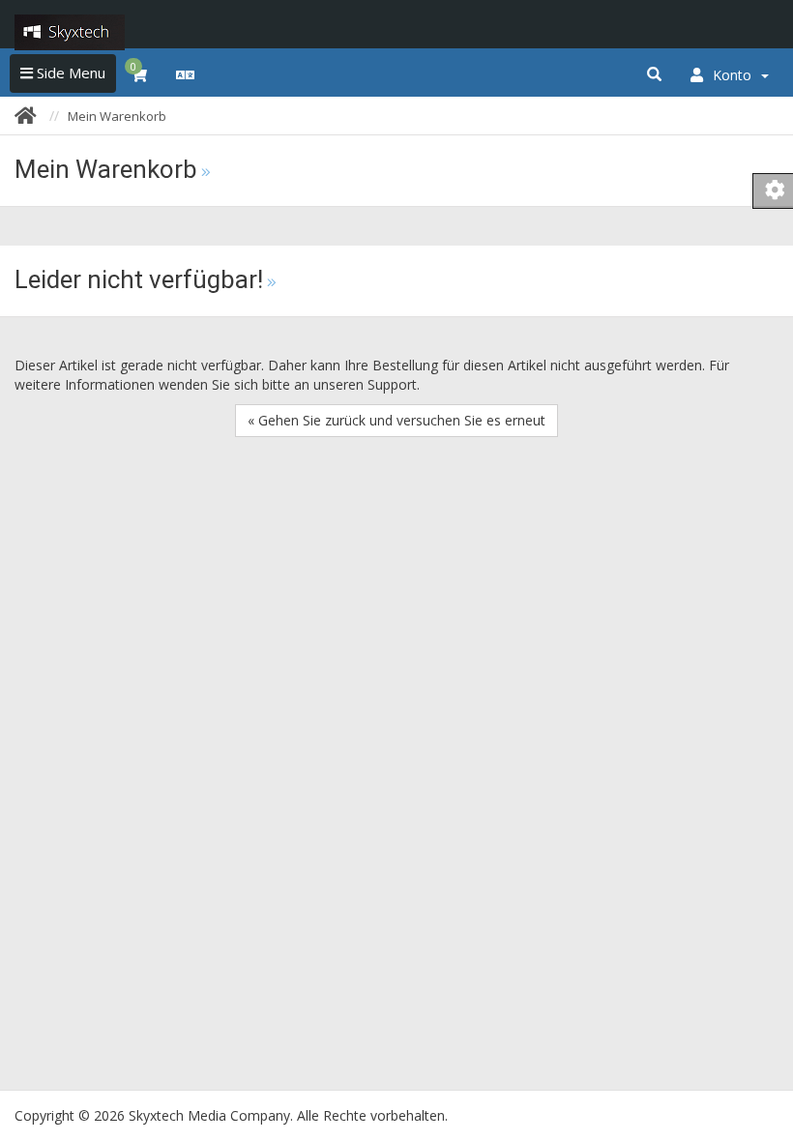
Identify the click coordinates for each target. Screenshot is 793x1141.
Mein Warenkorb (117, 116)
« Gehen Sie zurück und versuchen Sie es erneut (396, 420)
